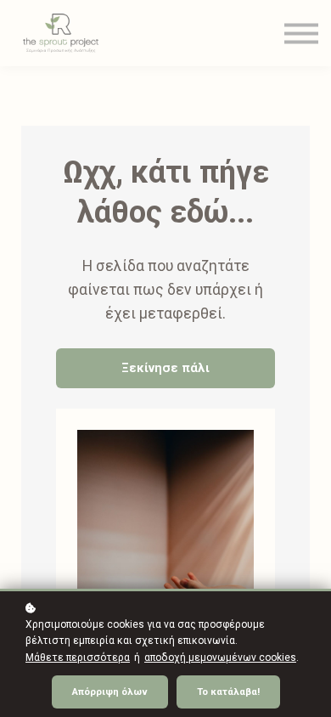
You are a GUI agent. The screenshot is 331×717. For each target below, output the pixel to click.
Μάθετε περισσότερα (77, 657)
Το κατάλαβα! (228, 691)
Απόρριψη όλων (110, 691)
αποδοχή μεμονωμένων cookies (220, 657)
